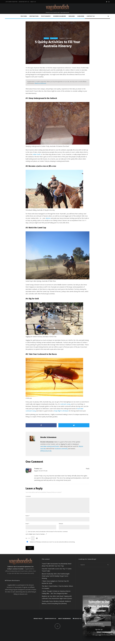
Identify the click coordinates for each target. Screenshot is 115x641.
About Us (33, 1)
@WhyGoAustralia (45, 451)
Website (61, 523)
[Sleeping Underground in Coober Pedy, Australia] (57, 144)
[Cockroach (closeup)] (54, 396)
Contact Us (91, 16)
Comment (28, 496)
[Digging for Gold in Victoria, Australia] (54, 334)
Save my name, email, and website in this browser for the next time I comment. (48, 531)
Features (24, 16)
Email (27, 523)
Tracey (36, 468)
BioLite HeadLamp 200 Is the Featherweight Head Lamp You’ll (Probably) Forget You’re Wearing (55, 576)
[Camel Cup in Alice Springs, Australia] (57, 279)
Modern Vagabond (59, 16)
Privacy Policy (38, 618)
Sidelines (72, 16)
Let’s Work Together (11, 1)
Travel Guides (53, 38)
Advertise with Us (24, 1)
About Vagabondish (64, 618)
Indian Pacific (37, 154)
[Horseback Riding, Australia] (54, 208)
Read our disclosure (40, 83)
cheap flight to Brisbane (61, 411)
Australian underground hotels (49, 446)
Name (28, 515)
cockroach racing (65, 404)
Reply (87, 468)
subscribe (61, 542)
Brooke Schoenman (48, 437)
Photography (46, 16)
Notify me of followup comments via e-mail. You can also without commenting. (52, 542)
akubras (48, 218)
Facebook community (61, 448)
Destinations (33, 16)
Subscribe (80, 16)
